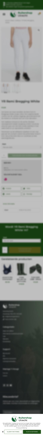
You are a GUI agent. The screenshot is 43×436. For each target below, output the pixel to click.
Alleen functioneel (13, 431)
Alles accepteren (32, 431)
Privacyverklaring (21, 428)
